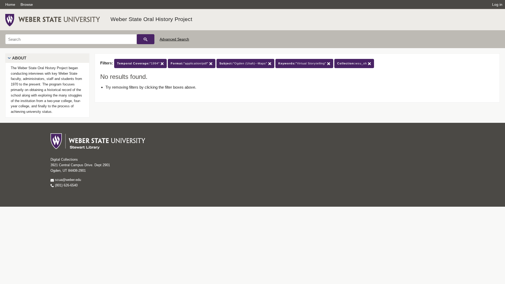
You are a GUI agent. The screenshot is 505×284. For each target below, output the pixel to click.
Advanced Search (174, 39)
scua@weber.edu (67, 180)
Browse (27, 4)
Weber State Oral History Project (151, 19)
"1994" (139, 63)
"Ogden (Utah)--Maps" (243, 63)
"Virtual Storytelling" (302, 63)
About (19, 58)
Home (10, 4)
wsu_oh (352, 63)
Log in (497, 4)
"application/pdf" (190, 63)
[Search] (145, 39)
